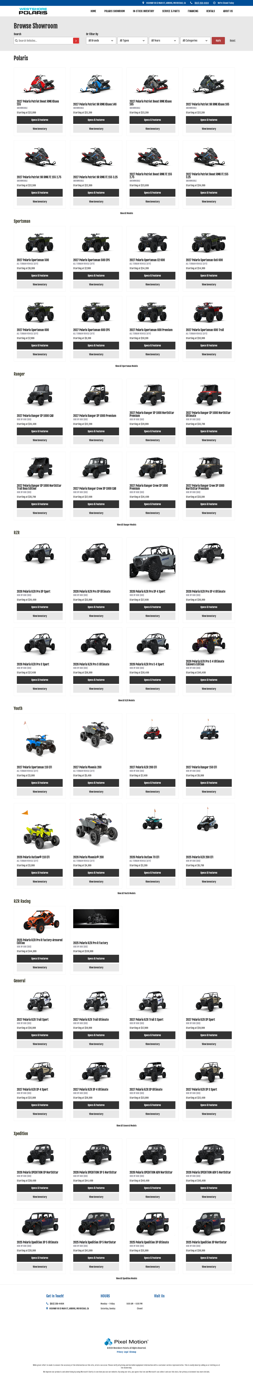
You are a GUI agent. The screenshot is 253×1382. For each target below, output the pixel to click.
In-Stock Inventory (143, 11)
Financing (193, 11)
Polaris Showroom (114, 11)
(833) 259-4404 (57, 1303)
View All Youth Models (126, 893)
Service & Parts (171, 11)
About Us (228, 11)
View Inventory (40, 128)
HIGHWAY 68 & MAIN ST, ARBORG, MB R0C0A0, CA (69, 1308)
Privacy (120, 1352)
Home (93, 11)
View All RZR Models (126, 700)
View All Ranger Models (126, 524)
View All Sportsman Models (126, 366)
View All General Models (126, 1125)
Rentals (210, 11)
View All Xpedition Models (126, 1278)
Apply (218, 40)
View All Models (126, 213)
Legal (126, 1352)
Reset (232, 40)
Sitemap (132, 1352)
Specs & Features (39, 119)
